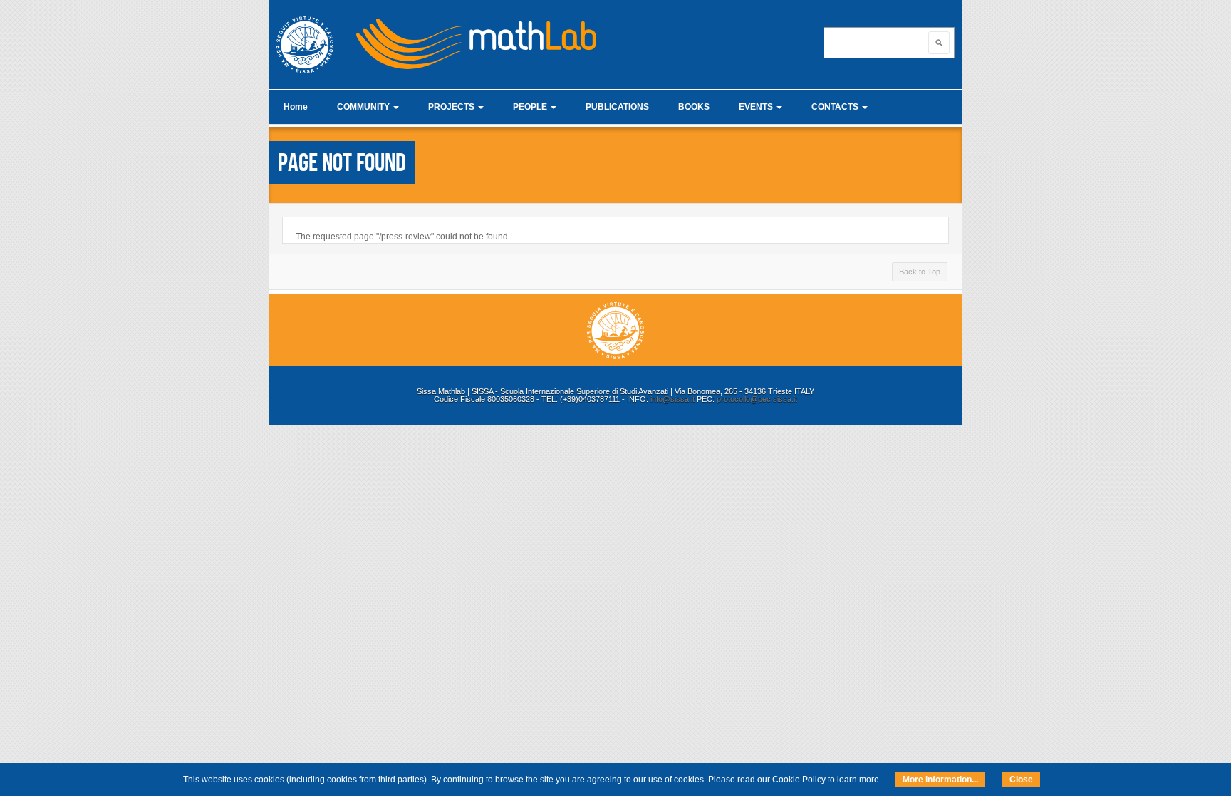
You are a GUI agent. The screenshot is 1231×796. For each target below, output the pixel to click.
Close (1021, 780)
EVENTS (757, 107)
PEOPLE (531, 107)
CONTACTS (836, 107)
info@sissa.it (672, 399)
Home (296, 107)
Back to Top (919, 271)
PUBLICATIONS (617, 107)
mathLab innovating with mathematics (470, 39)
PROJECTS (452, 107)
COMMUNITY (364, 107)
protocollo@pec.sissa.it (757, 399)
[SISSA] (304, 44)
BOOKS (694, 107)
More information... (940, 780)
